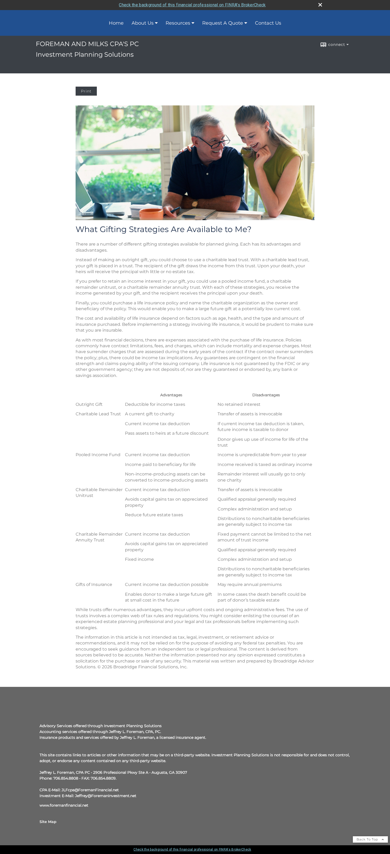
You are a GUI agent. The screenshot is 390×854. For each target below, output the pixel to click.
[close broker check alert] (320, 5)
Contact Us (268, 23)
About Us (143, 23)
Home (116, 23)
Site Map (48, 821)
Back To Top (368, 839)
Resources (178, 23)
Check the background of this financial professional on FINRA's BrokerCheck (192, 4)
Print (86, 91)
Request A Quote (222, 23)
